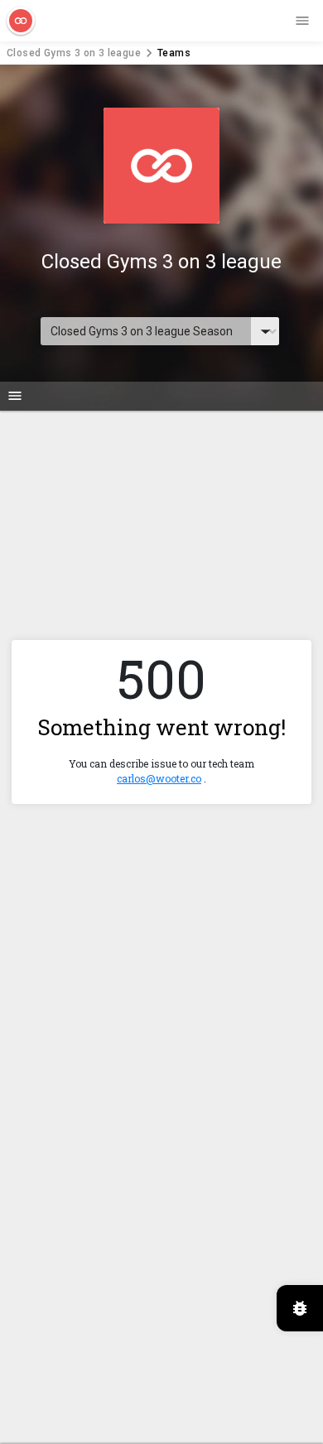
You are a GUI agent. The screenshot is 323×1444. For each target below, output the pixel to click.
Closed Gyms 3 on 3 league (74, 53)
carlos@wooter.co (159, 778)
